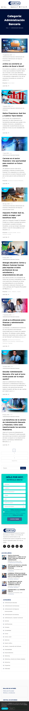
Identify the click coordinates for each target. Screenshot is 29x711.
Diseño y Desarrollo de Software (13, 646)
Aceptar (5, 708)
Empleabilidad (8, 649)
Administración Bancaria (9, 56)
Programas (7, 665)
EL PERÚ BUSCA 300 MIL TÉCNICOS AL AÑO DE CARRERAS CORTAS (15, 583)
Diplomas (7, 640)
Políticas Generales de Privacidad (18, 509)
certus (9, 291)
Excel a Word (11, 83)
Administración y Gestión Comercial (14, 617)
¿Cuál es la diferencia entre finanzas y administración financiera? (14, 322)
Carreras (17, 155)
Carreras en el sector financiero (15, 180)
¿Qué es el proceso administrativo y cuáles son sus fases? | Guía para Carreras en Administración (17, 557)
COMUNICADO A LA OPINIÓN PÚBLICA (16, 590)
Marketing (7, 655)
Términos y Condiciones (9, 692)
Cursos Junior (8, 636)
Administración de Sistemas (12, 614)
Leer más (5, 85)
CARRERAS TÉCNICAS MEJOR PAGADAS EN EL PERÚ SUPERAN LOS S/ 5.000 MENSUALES (17, 575)
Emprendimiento (9, 652)
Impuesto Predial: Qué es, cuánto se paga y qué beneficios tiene (13, 215)
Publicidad (7, 668)
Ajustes (11, 708)
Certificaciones (8, 624)
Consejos (7, 627)
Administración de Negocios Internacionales (12, 610)
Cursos (12, 209)
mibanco (14, 291)
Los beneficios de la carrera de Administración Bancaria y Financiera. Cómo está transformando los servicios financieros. (14, 424)
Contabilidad (8, 630)
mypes (19, 291)
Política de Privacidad (8, 690)
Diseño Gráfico (8, 643)
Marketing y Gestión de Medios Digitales (15, 659)
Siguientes (14, 460)
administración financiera (14, 339)
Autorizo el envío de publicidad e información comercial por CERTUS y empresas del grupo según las (14, 513)
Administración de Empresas (15, 562)
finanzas (10, 343)
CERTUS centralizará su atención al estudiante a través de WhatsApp (17, 567)
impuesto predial (12, 232)
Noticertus (11, 570)
